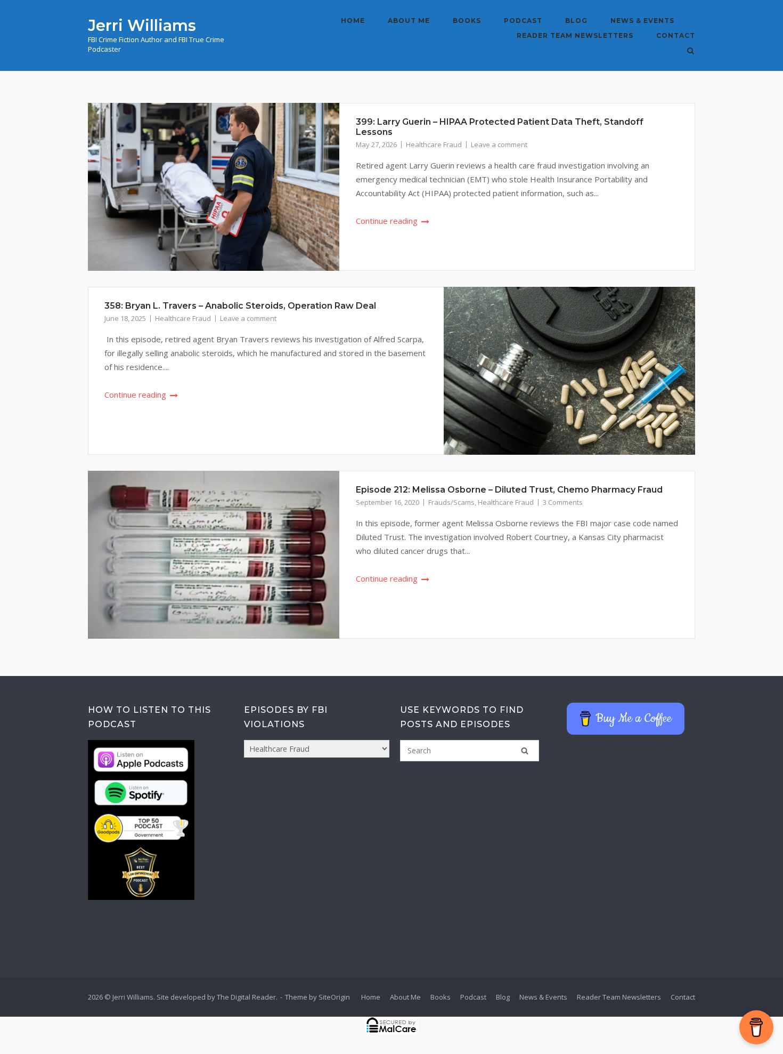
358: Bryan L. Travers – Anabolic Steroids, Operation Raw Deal (240, 306)
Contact (675, 35)
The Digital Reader (246, 997)
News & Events (642, 21)
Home (353, 21)
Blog (576, 21)
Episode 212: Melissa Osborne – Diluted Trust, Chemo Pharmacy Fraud (509, 490)
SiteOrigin (334, 997)
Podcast (523, 21)
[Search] (524, 750)
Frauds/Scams (451, 502)
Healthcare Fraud (434, 144)
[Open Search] (690, 52)
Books (467, 21)
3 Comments (563, 502)
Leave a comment (499, 144)
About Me (409, 21)
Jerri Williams (142, 25)
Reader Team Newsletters (575, 35)
